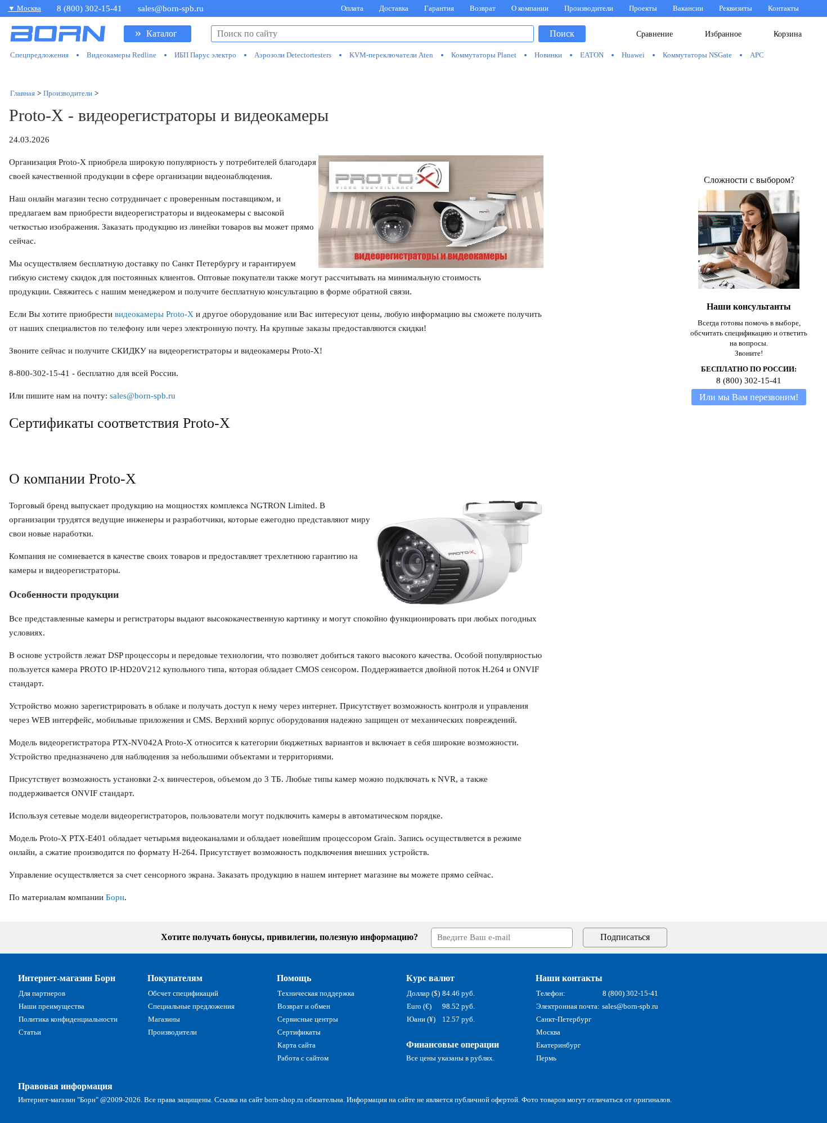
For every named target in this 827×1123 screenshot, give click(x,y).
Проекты (643, 8)
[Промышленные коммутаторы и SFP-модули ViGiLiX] (414, 74)
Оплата (352, 8)
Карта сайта (296, 1045)
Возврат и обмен (303, 1006)
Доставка (393, 8)
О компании (530, 8)
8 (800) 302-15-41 (89, 8)
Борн (115, 897)
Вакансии (688, 8)
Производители (588, 8)
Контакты (783, 8)
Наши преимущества (51, 1006)
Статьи (30, 1032)
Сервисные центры (307, 1019)
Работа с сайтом (303, 1058)
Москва (548, 1032)
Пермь (546, 1058)
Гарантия (439, 8)
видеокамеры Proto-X (154, 314)
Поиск (562, 33)
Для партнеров (42, 993)
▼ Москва (24, 8)
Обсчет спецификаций (183, 993)
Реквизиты (735, 8)
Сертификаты (299, 1032)
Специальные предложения (191, 1006)
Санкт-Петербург (563, 1019)
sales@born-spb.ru (171, 8)
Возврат (483, 8)
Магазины (164, 1019)
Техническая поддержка (315, 993)
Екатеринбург (558, 1045)
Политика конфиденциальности (68, 1019)
